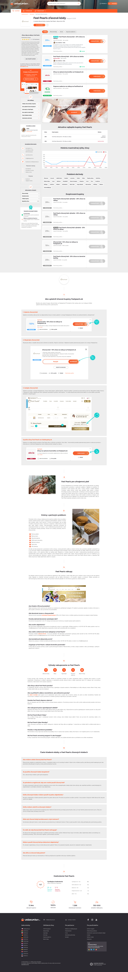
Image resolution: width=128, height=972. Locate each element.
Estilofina (98, 178)
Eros (92, 181)
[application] (75, 160)
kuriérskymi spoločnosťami (49, 615)
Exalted (66, 178)
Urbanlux (82, 181)
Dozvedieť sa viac (24, 66)
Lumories (72, 178)
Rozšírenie (89, 939)
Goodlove (97, 181)
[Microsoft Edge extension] (94, 949)
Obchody (32, 14)
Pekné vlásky (47, 181)
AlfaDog (95, 184)
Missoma (46, 178)
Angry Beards (80, 184)
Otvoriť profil (29, 131)
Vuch (87, 181)
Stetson (101, 184)
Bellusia (59, 181)
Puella (78, 178)
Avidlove (52, 184)
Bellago (45, 184)
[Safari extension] (91, 949)
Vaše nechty (88, 184)
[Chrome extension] (89, 949)
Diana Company (73, 181)
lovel (53, 181)
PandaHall (65, 181)
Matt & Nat (72, 184)
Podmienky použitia (57, 51)
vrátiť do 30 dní (42, 633)
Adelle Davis (59, 178)
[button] (99, 152)
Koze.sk (52, 178)
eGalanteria (64, 184)
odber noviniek (34, 695)
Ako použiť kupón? (31, 58)
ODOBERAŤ (74, 112)
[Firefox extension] (96, 949)
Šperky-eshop (90, 178)
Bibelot (58, 184)
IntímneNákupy (47, 187)
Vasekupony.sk (24, 14)
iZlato (83, 178)
